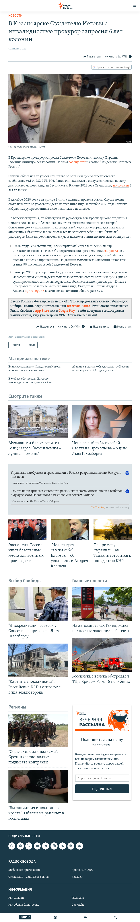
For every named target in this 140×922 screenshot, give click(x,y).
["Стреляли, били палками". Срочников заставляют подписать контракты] (38, 730)
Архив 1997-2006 (82, 870)
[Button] (92, 56)
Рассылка (78, 898)
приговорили (34, 291)
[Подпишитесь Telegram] (45, 846)
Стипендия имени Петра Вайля (28, 876)
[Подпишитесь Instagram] (53, 846)
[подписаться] (79, 846)
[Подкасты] (70, 846)
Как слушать (16, 898)
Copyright (78, 905)
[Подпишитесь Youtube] (37, 846)
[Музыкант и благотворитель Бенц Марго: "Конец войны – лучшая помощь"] (38, 421)
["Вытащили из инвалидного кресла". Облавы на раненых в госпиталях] (38, 786)
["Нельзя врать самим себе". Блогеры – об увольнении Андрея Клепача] (70, 529)
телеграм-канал (78, 306)
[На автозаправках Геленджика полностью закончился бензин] (102, 604)
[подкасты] (55, 917)
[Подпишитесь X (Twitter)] (28, 846)
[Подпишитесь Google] (11, 846)
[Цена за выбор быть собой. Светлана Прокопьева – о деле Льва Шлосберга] (102, 421)
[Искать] (115, 917)
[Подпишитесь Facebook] (20, 846)
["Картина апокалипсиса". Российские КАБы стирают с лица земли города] (38, 660)
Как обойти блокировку (23, 905)
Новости (15, 16)
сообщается (77, 162)
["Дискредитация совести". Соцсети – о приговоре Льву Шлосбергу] (38, 604)
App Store (42, 311)
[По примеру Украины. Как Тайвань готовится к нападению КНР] (113, 529)
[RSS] (62, 846)
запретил (111, 251)
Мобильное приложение (24, 870)
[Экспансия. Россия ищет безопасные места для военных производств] (27, 529)
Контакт (77, 876)
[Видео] (85, 917)
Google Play (67, 311)
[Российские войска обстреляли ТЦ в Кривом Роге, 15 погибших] (102, 655)
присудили (121, 185)
